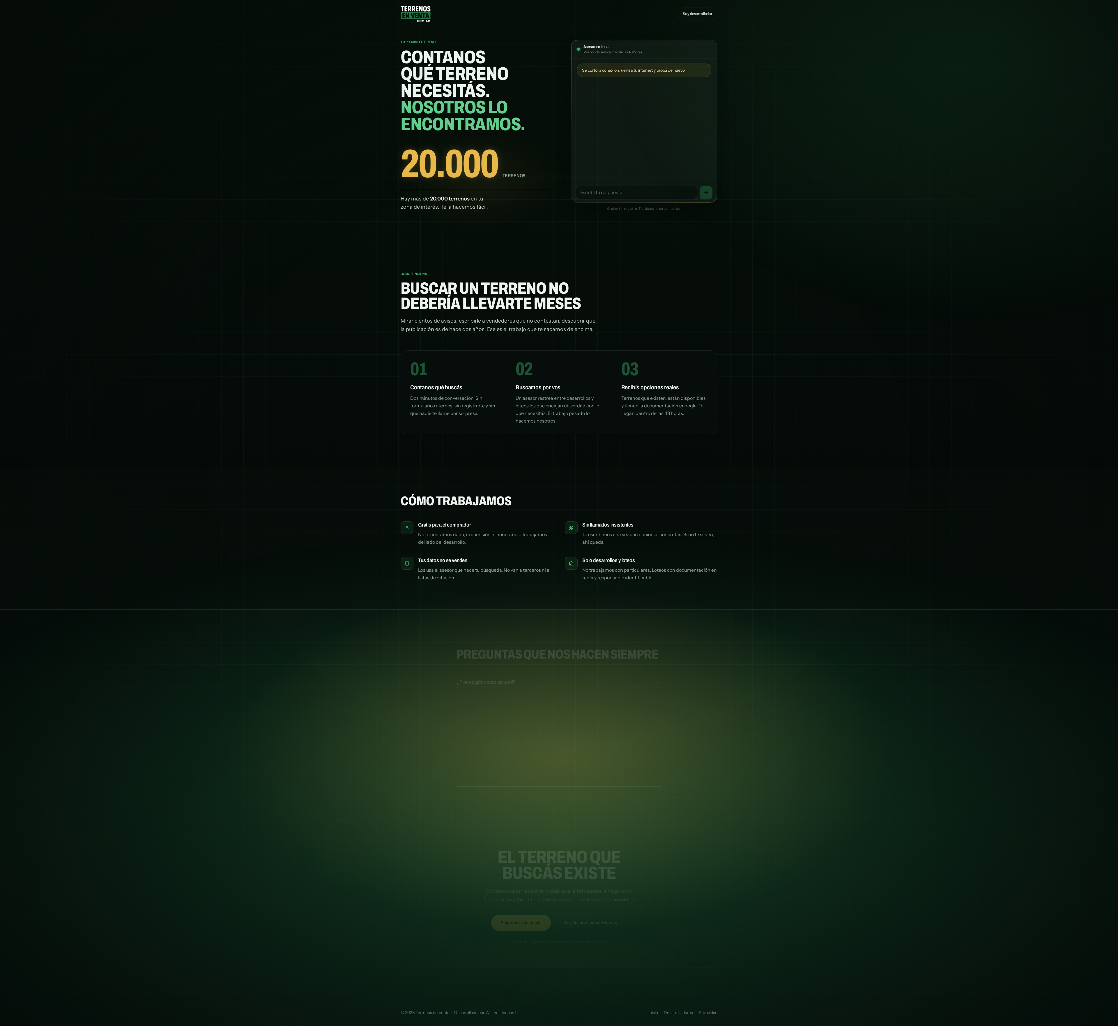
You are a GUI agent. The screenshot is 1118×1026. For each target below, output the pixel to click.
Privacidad (708, 1012)
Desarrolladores (678, 1012)
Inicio (653, 1012)
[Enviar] (706, 192)
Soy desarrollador (697, 14)
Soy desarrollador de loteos (590, 916)
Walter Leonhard (500, 1012)
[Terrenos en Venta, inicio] (416, 14)
